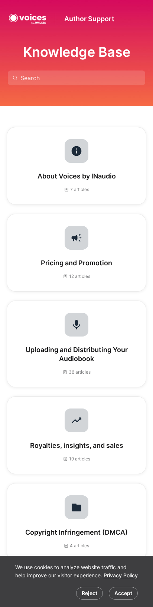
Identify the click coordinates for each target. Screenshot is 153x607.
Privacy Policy (121, 575)
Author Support (89, 19)
